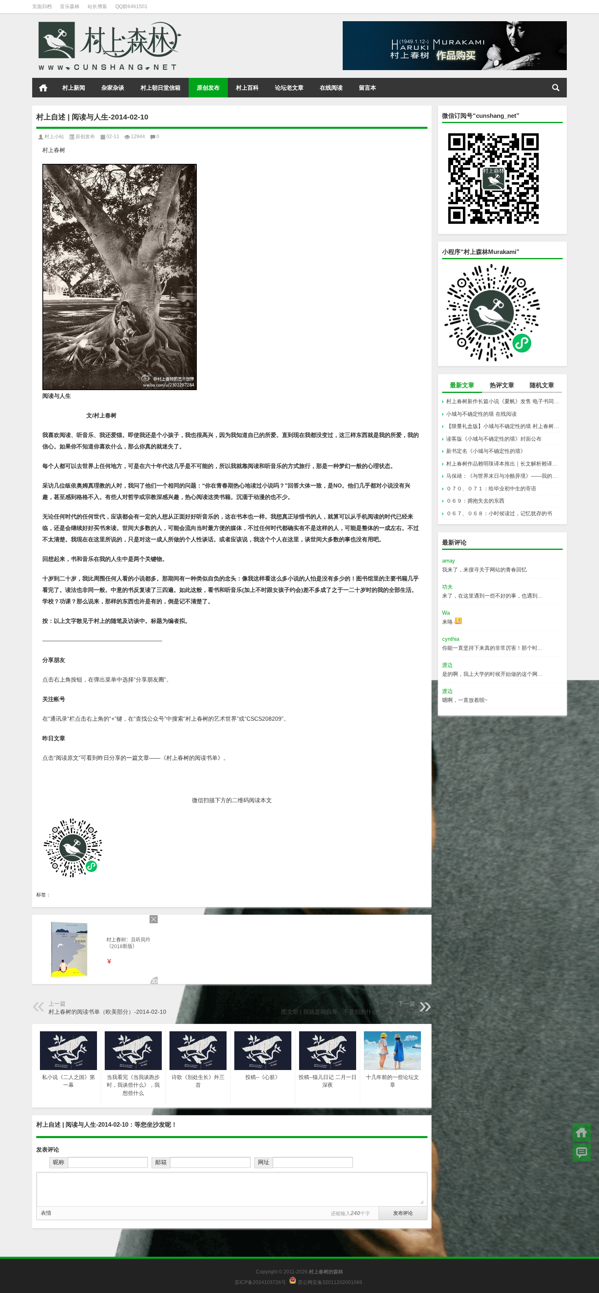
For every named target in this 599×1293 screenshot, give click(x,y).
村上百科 (247, 87)
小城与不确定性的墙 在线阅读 (481, 414)
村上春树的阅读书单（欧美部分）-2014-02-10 (107, 1011)
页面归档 (42, 6)
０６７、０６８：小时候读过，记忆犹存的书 (499, 513)
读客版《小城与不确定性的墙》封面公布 (494, 439)
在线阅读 (331, 87)
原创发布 (208, 87)
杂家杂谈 (112, 87)
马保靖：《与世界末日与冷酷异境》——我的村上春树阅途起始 (504, 476)
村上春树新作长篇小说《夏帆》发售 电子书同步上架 (504, 401)
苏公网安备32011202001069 (330, 1282)
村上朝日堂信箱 (161, 87)
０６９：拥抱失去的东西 (475, 501)
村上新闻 (73, 87)
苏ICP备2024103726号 (260, 1282)
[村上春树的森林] (108, 24)
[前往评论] (582, 1152)
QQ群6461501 (131, 6)
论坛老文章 (289, 87)
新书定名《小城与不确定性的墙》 (486, 451)
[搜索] (556, 87)
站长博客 (97, 6)
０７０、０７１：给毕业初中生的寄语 (491, 488)
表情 (46, 1213)
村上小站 (54, 136)
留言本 (367, 87)
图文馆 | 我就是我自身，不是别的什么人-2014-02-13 (348, 1011)
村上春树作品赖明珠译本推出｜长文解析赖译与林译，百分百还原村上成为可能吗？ (504, 464)
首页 (43, 87)
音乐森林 (69, 6)
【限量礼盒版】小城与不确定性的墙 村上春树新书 (504, 426)
